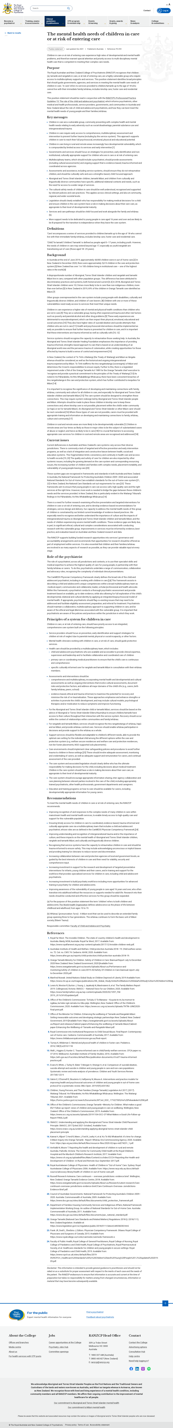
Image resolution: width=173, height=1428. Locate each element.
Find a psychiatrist (94, 1312)
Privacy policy (71, 1425)
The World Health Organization (73, 905)
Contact (147, 11)
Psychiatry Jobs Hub (58, 1347)
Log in (165, 11)
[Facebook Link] (131, 1368)
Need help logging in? (139, 1361)
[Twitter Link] (143, 1368)
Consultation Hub (137, 1351)
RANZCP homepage (13, 8)
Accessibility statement (99, 1425)
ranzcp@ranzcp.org (100, 1362)
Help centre (134, 1356)
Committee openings (59, 1351)
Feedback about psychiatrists (100, 1317)
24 (110, 580)
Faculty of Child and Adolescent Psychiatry (90, 926)
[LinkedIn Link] (137, 1368)
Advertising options (138, 1347)
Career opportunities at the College (65, 1342)
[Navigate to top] (165, 1303)
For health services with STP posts (25, 1356)
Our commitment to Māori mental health (86, 1407)
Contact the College (138, 1342)
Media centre (15, 1347)
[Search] (68, 8)
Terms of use (83, 1425)
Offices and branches (19, 1342)
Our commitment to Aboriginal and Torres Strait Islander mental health (86, 1403)
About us (13, 1351)
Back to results (14, 33)
